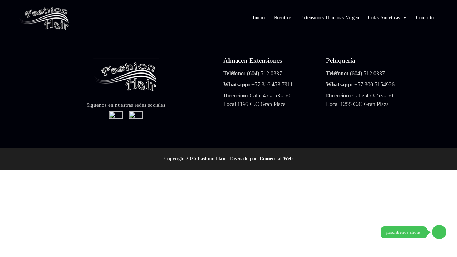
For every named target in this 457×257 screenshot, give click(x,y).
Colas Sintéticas (384, 17)
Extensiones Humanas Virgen (329, 17)
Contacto (425, 17)
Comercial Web (276, 158)
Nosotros (282, 17)
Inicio (259, 17)
